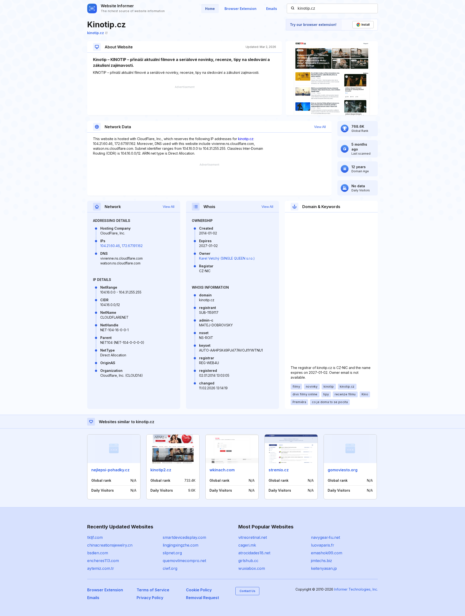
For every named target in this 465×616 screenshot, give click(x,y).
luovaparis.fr (322, 545)
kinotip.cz (95, 33)
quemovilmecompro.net (184, 560)
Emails (271, 9)
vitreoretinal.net (252, 537)
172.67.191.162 (132, 246)
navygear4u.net (325, 537)
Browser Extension (240, 9)
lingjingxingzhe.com (180, 545)
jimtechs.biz (321, 560)
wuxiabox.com (251, 568)
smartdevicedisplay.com (184, 537)
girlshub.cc (248, 560)
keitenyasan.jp (324, 568)
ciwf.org (170, 568)
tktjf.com (95, 537)
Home (210, 9)
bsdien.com (97, 552)
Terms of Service (153, 589)
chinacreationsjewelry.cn (109, 545)
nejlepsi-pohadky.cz (110, 469)
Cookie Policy (199, 589)
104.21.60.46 (110, 246)
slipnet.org (172, 552)
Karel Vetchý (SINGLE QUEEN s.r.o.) (227, 258)
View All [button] (320, 127)
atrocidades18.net (254, 552)
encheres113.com (103, 560)
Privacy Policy (150, 597)
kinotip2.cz (160, 469)
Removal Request (202, 597)
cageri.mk (247, 545)
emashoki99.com (326, 552)
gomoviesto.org (342, 469)
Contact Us (247, 591)
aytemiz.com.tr (100, 568)
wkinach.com (222, 469)
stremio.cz (279, 469)
